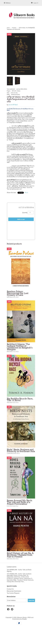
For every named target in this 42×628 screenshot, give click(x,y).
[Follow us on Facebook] (8, 610)
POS (29, 617)
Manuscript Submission (14, 591)
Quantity (24, 212)
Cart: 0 (35, 3)
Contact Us (10, 589)
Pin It (26, 192)
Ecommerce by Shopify (19, 619)
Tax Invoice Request (13, 593)
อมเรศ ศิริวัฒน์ (13, 104)
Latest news (11, 567)
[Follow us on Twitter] (12, 610)
